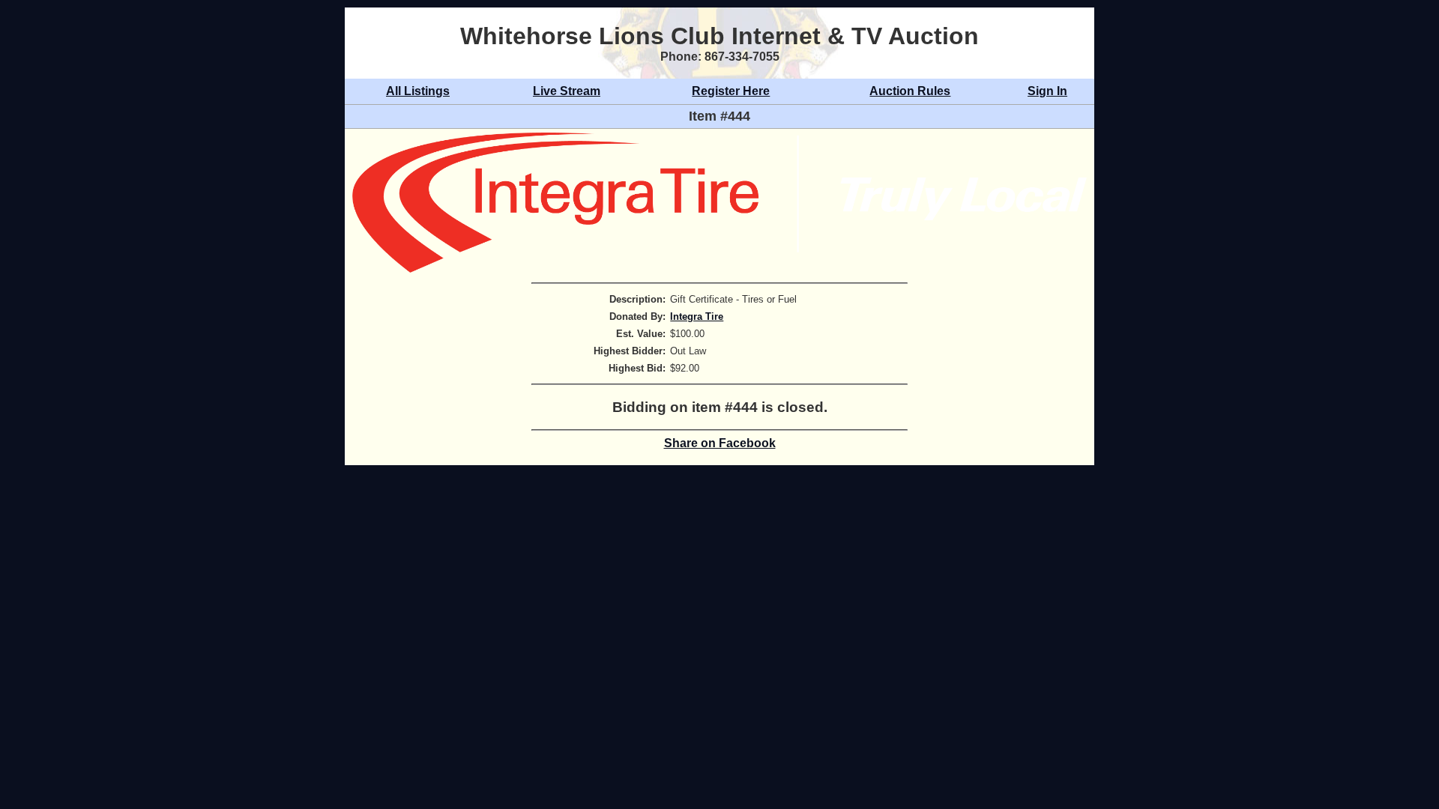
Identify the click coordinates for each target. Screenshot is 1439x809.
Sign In (1047, 91)
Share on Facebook (720, 443)
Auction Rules (909, 91)
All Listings (418, 91)
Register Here (731, 91)
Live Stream (566, 91)
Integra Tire (696, 316)
